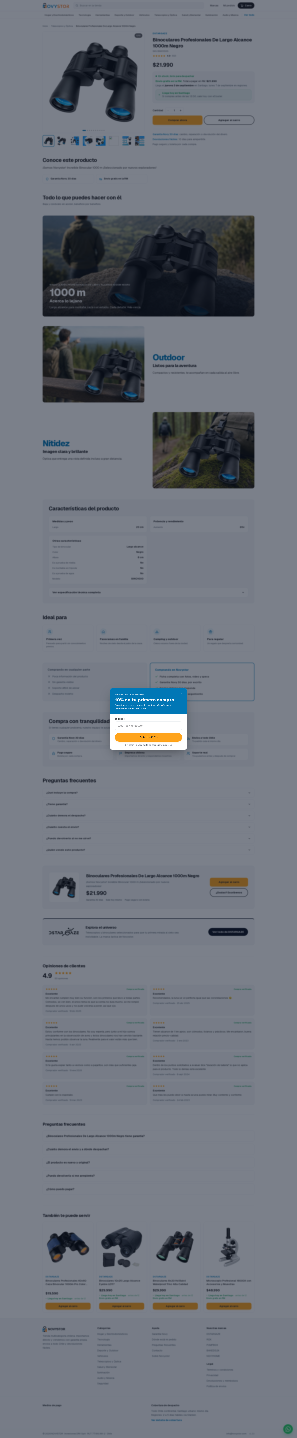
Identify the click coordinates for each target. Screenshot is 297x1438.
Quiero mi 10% (149, 737)
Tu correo (120, 718)
